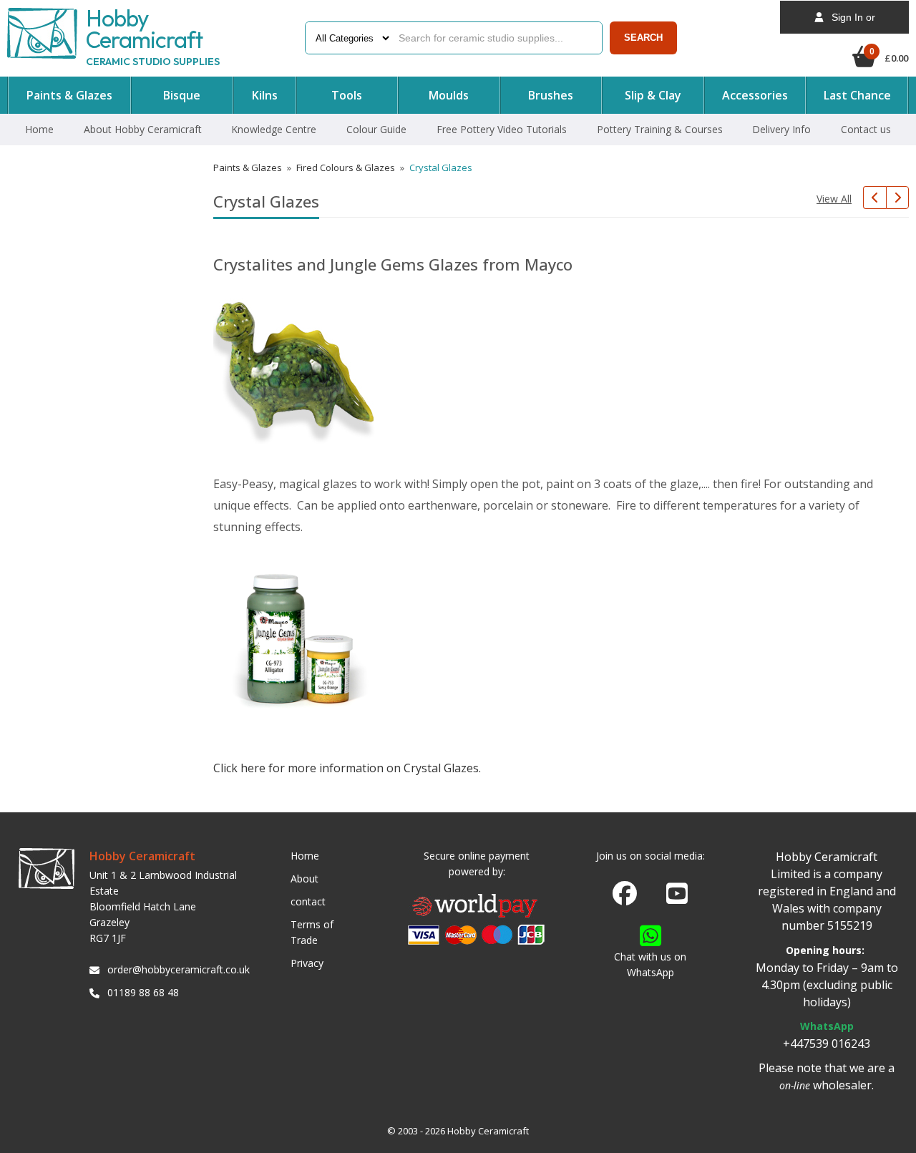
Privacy (307, 963)
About (304, 878)
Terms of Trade (312, 932)
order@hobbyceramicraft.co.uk (176, 969)
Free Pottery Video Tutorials (502, 129)
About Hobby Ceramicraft (143, 129)
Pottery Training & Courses (660, 129)
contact (308, 901)
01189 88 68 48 (143, 992)
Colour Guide (376, 129)
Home (39, 129)
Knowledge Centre (273, 129)
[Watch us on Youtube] (677, 897)
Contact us (866, 129)
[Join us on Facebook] (625, 894)
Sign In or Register (849, 22)
